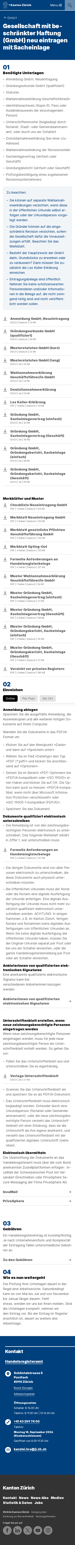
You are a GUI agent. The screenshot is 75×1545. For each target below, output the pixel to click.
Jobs (38, 1503)
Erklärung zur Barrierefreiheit (18, 1516)
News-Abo (40, 1498)
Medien (57, 1498)
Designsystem (39, 1512)
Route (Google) (23, 1387)
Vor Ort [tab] (47, 698)
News (24, 1498)
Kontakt (10, 1498)
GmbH (12, 18)
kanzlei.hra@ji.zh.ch (30, 1449)
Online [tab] (10, 698)
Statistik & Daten (17, 1503)
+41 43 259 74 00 (27, 1421)
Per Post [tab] (28, 698)
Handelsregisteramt (24, 1361)
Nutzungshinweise (45, 1516)
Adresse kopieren (24, 1393)
